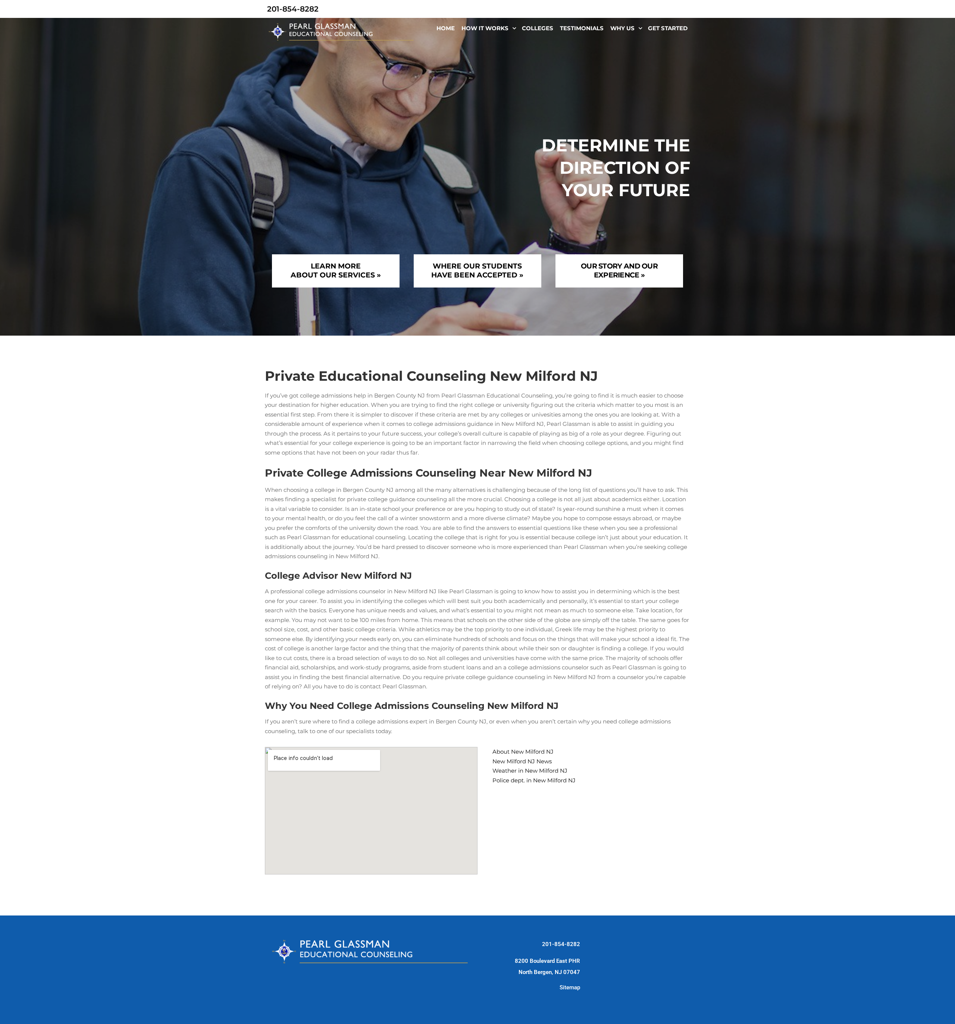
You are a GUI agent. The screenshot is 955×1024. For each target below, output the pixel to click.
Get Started (668, 28)
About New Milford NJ (523, 751)
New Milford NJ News (522, 761)
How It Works (484, 28)
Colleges (537, 28)
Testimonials (582, 28)
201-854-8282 (561, 944)
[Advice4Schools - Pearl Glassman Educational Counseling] (342, 32)
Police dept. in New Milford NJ (534, 780)
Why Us (622, 28)
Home (445, 28)
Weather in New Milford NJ (529, 770)
